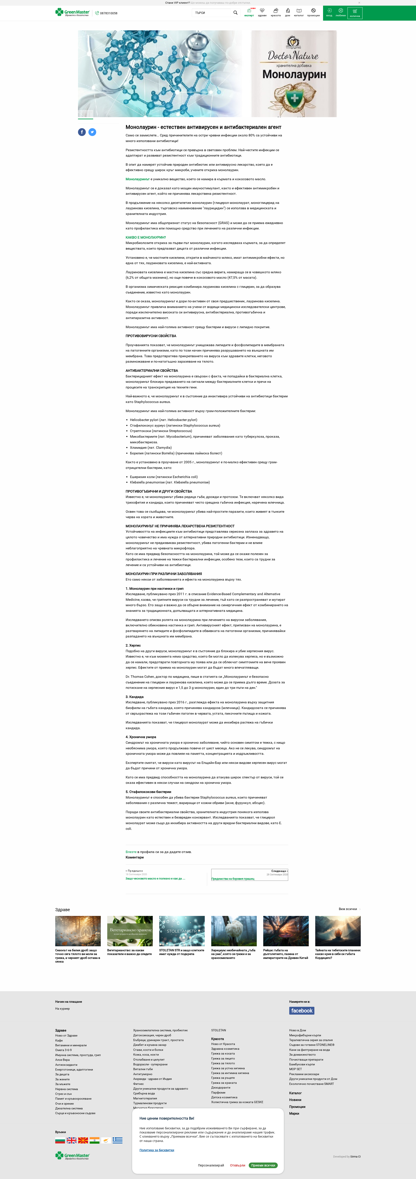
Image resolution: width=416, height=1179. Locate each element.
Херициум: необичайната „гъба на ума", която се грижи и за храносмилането (233, 954)
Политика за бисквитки (157, 1150)
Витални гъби (143, 1069)
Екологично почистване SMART (311, 1084)
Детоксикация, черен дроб (152, 1035)
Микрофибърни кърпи (305, 1035)
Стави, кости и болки (148, 1049)
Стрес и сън (63, 1093)
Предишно (134, 870)
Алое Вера (62, 1059)
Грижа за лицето (223, 1058)
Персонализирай (211, 1165)
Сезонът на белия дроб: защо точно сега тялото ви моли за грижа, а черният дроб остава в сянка (77, 955)
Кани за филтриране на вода (309, 1049)
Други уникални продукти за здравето (160, 1088)
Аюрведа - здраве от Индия (152, 1079)
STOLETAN (218, 1030)
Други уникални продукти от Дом (313, 1079)
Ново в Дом (297, 1030)
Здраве (60, 1030)
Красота (217, 1039)
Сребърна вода (144, 1093)
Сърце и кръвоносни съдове (75, 1113)
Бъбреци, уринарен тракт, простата (158, 1040)
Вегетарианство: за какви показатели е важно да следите (129, 952)
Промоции (297, 1107)
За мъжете (62, 1084)
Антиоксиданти (66, 1064)
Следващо (279, 871)
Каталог (295, 1093)
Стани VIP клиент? (177, 2)
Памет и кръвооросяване (73, 1098)
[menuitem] (355, 13)
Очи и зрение (64, 1103)
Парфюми (218, 1092)
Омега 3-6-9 (63, 1050)
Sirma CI (355, 1156)
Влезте (131, 852)
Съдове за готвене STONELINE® (312, 1044)
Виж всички (348, 909)
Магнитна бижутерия (148, 1108)
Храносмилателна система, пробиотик (160, 1030)
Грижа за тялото (223, 1063)
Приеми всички (263, 1165)
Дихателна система (69, 1108)
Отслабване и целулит (149, 1059)
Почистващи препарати (306, 1059)
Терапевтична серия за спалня (311, 1040)
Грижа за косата (223, 1053)
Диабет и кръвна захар (149, 1044)
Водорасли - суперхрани (150, 1064)
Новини (295, 1100)
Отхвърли (237, 1165)
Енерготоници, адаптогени (74, 1069)
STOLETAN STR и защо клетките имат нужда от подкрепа (181, 952)
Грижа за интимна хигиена (230, 1073)
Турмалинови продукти (150, 1103)
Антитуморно (142, 1074)
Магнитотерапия (145, 1098)
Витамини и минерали (71, 1045)
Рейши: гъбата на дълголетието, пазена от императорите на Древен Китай (285, 954)
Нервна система (66, 1089)
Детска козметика (224, 1097)
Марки (294, 1113)
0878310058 (108, 13)
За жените (62, 1079)
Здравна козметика (225, 1048)
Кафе (59, 1040)
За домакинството (302, 1054)
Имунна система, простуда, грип (78, 1055)
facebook (301, 1011)
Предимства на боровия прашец (232, 878)
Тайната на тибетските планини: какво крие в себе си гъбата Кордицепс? (338, 954)
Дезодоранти (220, 1087)
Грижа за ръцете (223, 1077)
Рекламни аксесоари (304, 1074)
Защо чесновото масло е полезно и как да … (155, 878)
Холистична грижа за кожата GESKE (237, 1102)
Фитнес (138, 1084)
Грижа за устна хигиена (228, 1068)
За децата (62, 1074)
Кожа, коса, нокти (146, 1054)
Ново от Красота (223, 1044)
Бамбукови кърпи (302, 1064)
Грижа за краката (224, 1082)
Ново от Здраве (66, 1035)
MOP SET (295, 1069)
